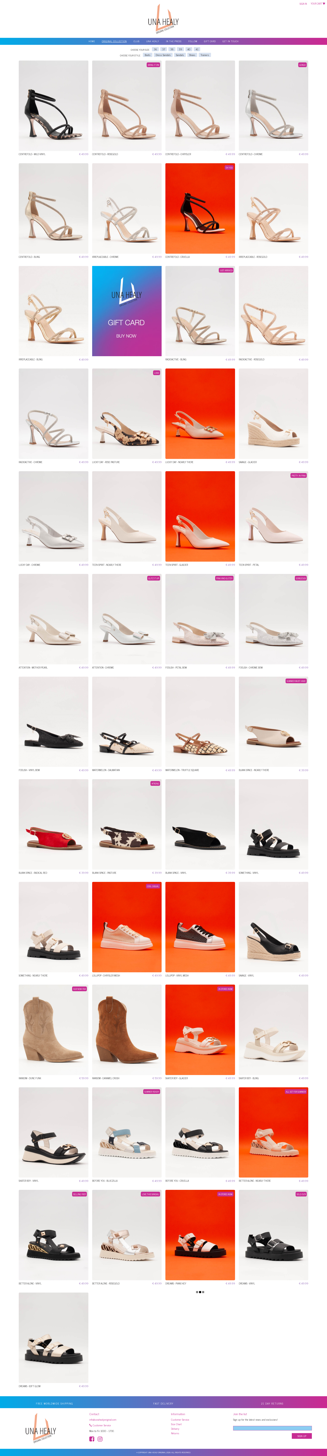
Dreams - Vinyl (247, 1283)
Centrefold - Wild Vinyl (32, 154)
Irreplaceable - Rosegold (253, 257)
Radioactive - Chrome (30, 462)
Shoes (192, 55)
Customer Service (101, 1425)
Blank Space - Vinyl (175, 873)
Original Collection (114, 41)
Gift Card (210, 41)
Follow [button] (192, 41)
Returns (175, 1433)
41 (197, 49)
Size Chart (176, 1424)
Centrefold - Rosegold (105, 154)
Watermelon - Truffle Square (182, 770)
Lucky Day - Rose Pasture (106, 462)
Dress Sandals (163, 55)
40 (188, 49)
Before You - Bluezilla (105, 1181)
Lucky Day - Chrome (29, 565)
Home (92, 41)
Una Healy (152, 41)
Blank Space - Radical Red (33, 873)
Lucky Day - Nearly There (179, 462)
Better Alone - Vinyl (30, 1283)
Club (136, 41)
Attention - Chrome (103, 667)
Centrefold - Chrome (251, 154)
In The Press (173, 41)
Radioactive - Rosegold (251, 359)
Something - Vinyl (248, 873)
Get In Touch (231, 41)
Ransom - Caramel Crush (105, 1078)
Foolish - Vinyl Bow (29, 770)
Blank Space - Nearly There (254, 770)
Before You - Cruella (177, 1181)
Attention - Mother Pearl (33, 667)
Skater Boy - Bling (249, 1078)
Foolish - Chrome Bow (251, 667)
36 (155, 49)
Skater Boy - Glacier (176, 1078)
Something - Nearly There (33, 975)
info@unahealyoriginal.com (102, 1419)
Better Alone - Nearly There (255, 1181)
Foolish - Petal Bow (176, 667)
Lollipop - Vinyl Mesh (177, 975)
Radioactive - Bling (175, 359)
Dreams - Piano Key (175, 1283)
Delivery (175, 1428)
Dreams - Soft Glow (29, 1386)
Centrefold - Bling (29, 257)
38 (172, 49)
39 (180, 49)
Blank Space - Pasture (104, 873)
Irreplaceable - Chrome (105, 257)
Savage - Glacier (248, 462)
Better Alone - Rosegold (106, 1283)
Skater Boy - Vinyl (28, 1181)
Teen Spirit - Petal (249, 565)
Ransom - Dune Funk (30, 1078)
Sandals (180, 55)
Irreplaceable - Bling (31, 359)
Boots (147, 55)
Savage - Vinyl (246, 975)
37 (163, 49)
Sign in (303, 4)
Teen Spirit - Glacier (176, 565)
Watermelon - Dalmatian (106, 770)
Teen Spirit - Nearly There (106, 565)
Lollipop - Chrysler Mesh (106, 975)
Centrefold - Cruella (177, 257)
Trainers (205, 55)
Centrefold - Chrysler (178, 154)
